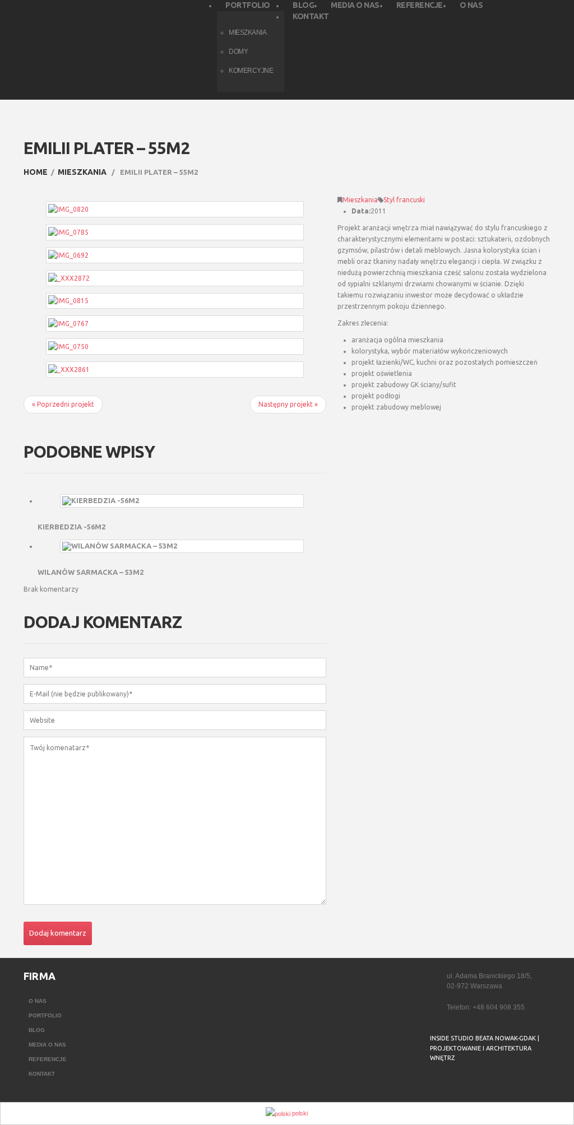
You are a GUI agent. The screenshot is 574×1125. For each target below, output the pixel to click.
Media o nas (47, 1045)
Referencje (48, 1059)
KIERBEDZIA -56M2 (71, 527)
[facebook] (437, 1086)
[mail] (460, 1086)
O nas (38, 1001)
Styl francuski (404, 199)
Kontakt (42, 1074)
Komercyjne (251, 71)
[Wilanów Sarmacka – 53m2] (182, 546)
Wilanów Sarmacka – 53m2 (91, 572)
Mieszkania (82, 172)
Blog (37, 1030)
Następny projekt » (288, 404)
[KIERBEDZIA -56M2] (182, 500)
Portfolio (45, 1015)
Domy (238, 51)
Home (36, 172)
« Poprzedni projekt (63, 404)
